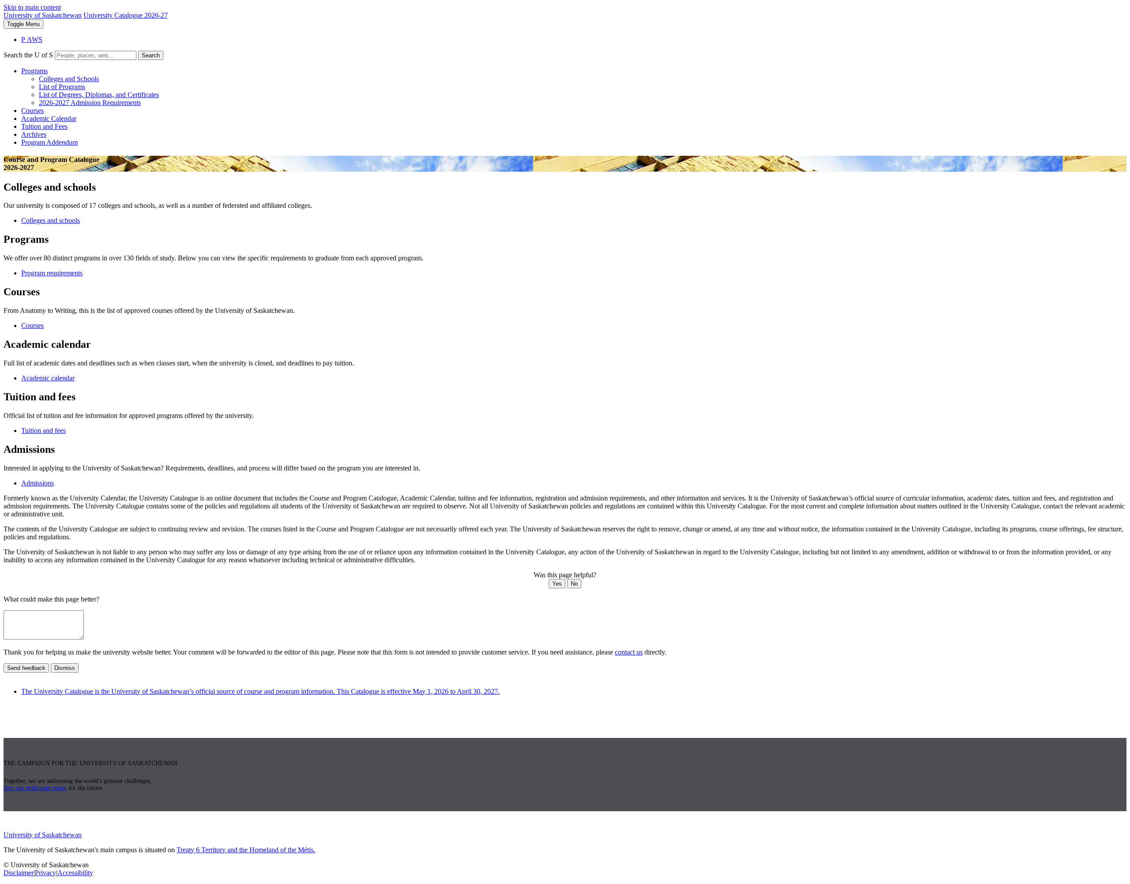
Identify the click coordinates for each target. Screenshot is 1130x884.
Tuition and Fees (44, 126)
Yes (557, 583)
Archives (33, 134)
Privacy (45, 872)
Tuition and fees (43, 430)
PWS (31, 39)
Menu (23, 24)
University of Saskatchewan (43, 15)
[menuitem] (573, 87)
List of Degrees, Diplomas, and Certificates (99, 94)
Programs (34, 71)
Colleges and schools (50, 220)
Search (151, 55)
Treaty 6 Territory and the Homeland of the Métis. (246, 850)
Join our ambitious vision (35, 788)
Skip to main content (32, 7)
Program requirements (52, 273)
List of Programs (62, 86)
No (574, 583)
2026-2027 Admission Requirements (90, 102)
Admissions (37, 483)
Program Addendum (49, 142)
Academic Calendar (48, 118)
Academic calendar (48, 378)
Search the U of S (28, 55)
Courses (32, 110)
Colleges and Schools (69, 79)
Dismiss (64, 668)
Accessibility (75, 872)
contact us (629, 652)
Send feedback (26, 668)
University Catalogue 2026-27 (125, 15)
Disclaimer (19, 872)
